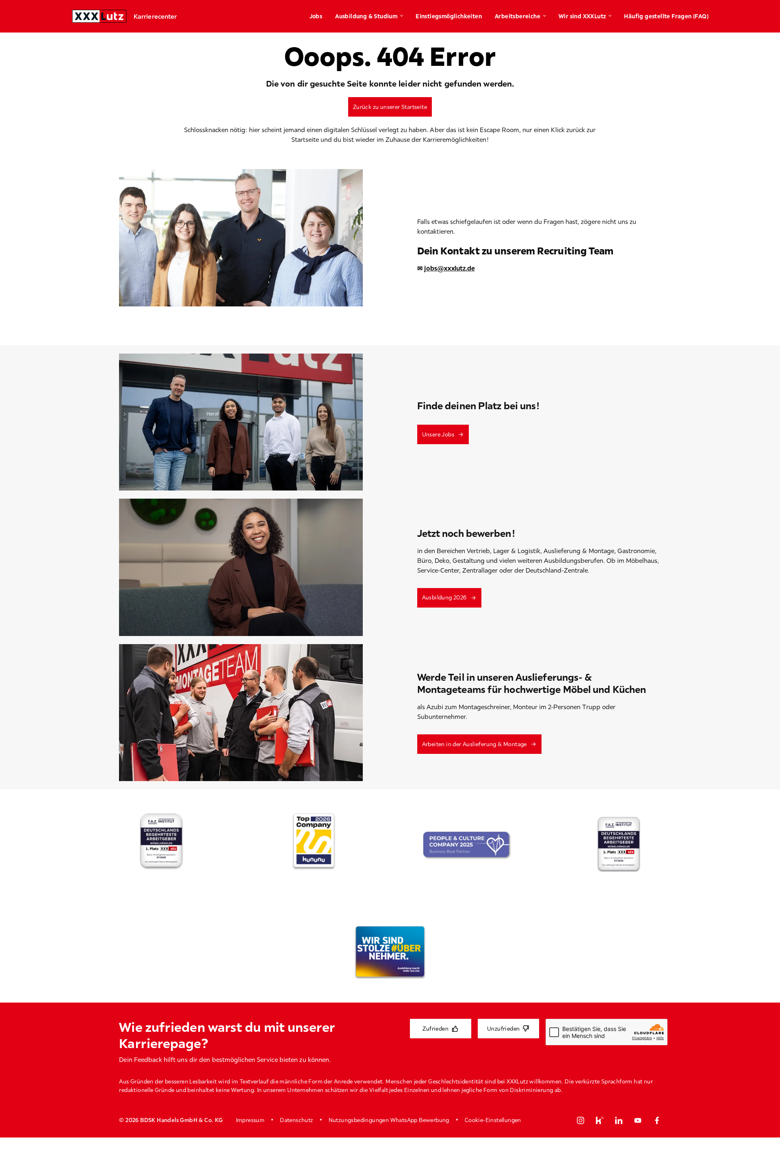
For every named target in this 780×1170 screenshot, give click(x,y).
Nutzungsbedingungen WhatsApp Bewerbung (389, 1120)
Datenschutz (296, 1120)
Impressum (250, 1120)
